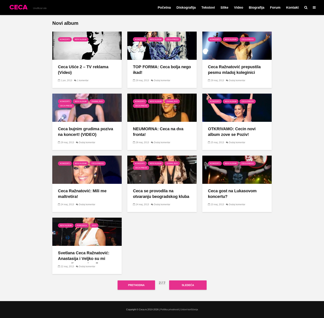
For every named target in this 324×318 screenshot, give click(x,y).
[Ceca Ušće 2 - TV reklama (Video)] (87, 45)
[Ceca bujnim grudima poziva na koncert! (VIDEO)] (87, 107)
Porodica (82, 225)
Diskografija (186, 7)
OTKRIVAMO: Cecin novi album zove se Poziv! (232, 131)
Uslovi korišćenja (189, 309)
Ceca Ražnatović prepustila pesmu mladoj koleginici (234, 69)
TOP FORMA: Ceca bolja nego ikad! (162, 69)
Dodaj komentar (162, 80)
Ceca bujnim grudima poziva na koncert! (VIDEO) (85, 131)
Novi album (80, 39)
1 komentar (82, 80)
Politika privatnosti (169, 309)
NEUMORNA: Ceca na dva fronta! (158, 131)
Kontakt (292, 7)
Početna (164, 7)
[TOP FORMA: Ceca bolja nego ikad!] (162, 45)
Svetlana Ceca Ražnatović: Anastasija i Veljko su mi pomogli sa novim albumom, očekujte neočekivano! (85, 261)
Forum (275, 7)
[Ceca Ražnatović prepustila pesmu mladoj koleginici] (237, 45)
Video (238, 7)
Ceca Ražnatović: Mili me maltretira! (82, 194)
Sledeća (188, 285)
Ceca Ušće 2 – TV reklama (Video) (83, 69)
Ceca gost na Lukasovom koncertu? (232, 194)
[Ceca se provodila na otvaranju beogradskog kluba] (162, 169)
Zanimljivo (97, 101)
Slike (224, 7)
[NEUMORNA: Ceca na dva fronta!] (162, 107)
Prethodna (136, 285)
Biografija (256, 7)
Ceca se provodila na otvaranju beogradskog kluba (161, 194)
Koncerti (65, 39)
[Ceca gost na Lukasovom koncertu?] (237, 169)
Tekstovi (208, 7)
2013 (94, 225)
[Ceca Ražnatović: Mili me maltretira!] (87, 169)
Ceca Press (172, 39)
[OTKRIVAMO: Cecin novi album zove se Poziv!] (237, 107)
